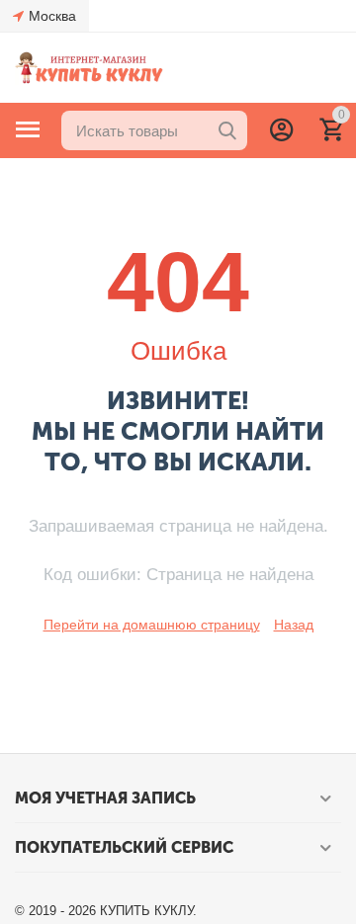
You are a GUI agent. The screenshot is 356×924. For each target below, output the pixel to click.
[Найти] (227, 130)
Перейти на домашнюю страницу (152, 624)
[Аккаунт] (282, 129)
